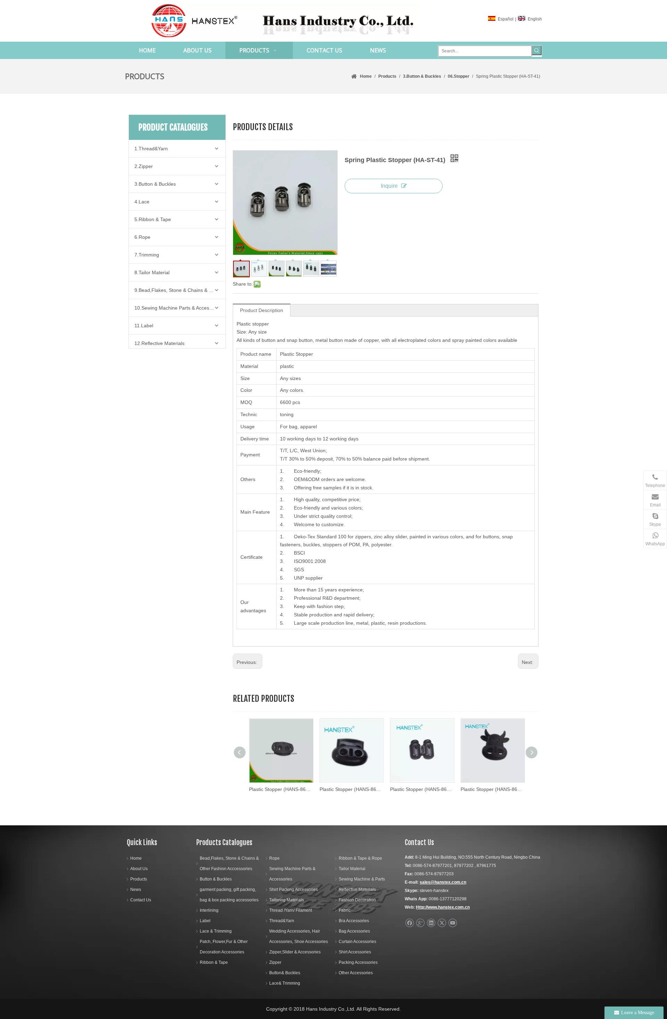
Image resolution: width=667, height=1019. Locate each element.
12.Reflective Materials (159, 343)
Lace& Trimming (284, 983)
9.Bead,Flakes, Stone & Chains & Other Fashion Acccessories (179, 290)
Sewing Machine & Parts (362, 879)
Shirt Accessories (355, 952)
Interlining (209, 910)
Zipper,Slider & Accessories (295, 952)
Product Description (261, 310)
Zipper (275, 962)
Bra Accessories (354, 920)
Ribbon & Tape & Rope (360, 858)
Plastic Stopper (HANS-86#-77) (280, 789)
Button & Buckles (216, 879)
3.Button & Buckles (155, 184)
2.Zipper (143, 166)
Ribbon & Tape (214, 962)
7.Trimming (146, 255)
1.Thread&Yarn (151, 148)
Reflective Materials (357, 889)
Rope (274, 858)
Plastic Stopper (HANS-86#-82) (350, 789)
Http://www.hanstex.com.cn (443, 907)
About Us (139, 868)
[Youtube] (452, 923)
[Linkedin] (431, 923)
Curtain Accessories (357, 941)
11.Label (143, 325)
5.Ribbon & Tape (152, 219)
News (135, 889)
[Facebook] (409, 923)
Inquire (389, 186)
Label (205, 920)
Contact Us (140, 900)
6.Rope (142, 237)
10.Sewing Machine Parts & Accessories (178, 308)
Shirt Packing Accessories (293, 889)
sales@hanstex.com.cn (443, 882)
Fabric (345, 910)
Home (136, 858)
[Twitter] (441, 923)
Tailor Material (352, 868)
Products (138, 879)
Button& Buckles (284, 972)
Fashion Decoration (357, 900)
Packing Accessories (358, 962)
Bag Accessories (354, 931)
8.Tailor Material (152, 272)
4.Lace (141, 201)
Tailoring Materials (286, 900)
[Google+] (420, 923)
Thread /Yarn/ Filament (290, 910)
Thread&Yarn (281, 920)
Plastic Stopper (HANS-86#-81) (492, 789)
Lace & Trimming (216, 931)
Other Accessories (356, 972)
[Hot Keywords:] (537, 50)
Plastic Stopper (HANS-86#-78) (421, 789)
